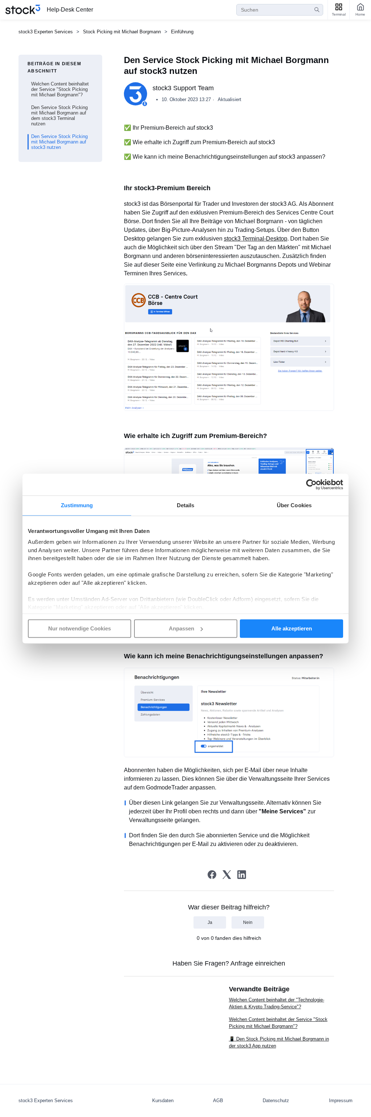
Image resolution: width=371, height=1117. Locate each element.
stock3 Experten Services (45, 31)
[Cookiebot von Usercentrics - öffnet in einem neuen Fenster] (311, 484)
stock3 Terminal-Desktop (255, 239)
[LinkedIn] (241, 874)
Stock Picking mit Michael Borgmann (122, 31)
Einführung (182, 31)
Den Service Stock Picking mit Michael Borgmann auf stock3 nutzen (59, 142)
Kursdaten (163, 1100)
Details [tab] (186, 505)
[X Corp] (226, 874)
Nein (248, 922)
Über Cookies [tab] (294, 505)
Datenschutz (276, 1100)
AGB (218, 1100)
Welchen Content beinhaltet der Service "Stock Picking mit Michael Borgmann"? (60, 89)
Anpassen (181, 628)
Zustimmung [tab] (77, 505)
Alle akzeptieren (291, 628)
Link (168, 803)
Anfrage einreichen (257, 963)
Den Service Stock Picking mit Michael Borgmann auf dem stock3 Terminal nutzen (59, 115)
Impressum (341, 1100)
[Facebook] (212, 874)
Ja (210, 922)
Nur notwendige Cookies (79, 628)
